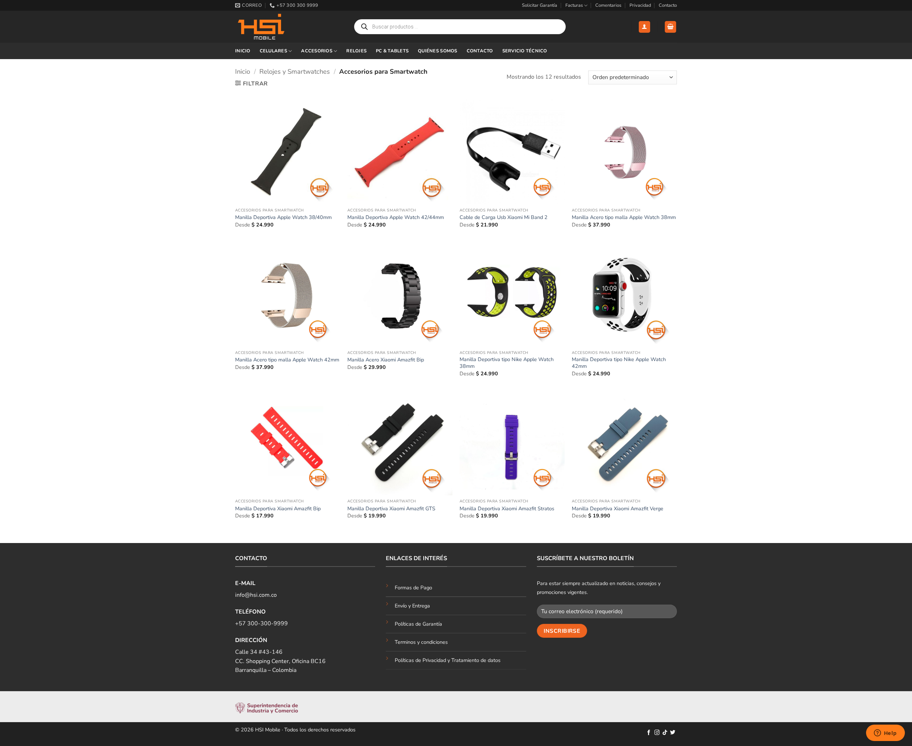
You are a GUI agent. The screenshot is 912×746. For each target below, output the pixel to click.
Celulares (273, 51)
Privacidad (640, 5)
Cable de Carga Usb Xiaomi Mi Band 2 (504, 217)
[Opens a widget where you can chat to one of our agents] (885, 733)
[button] (644, 27)
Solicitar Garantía (539, 5)
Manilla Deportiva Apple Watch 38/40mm (283, 217)
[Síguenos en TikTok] (665, 733)
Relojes (356, 51)
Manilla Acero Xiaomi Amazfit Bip (385, 359)
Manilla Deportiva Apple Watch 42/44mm (395, 217)
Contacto (668, 5)
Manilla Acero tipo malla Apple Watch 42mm (287, 359)
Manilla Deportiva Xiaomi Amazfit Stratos (507, 508)
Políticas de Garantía (418, 623)
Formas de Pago (413, 587)
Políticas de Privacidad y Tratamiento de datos (448, 660)
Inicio (242, 51)
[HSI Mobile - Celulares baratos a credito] (270, 27)
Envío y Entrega (412, 605)
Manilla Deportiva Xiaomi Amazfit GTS (391, 508)
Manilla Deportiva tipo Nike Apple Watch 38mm (507, 362)
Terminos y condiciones (421, 642)
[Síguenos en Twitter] (672, 733)
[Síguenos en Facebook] (649, 733)
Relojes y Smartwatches (294, 71)
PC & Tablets (392, 51)
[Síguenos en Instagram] (657, 733)
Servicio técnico (524, 51)
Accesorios (316, 51)
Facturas (574, 5)
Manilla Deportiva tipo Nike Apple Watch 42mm (619, 362)
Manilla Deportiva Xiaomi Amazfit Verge (617, 508)
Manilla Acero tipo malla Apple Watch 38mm (624, 217)
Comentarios (608, 5)
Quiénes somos (437, 51)
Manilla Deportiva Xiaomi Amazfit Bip (278, 508)
